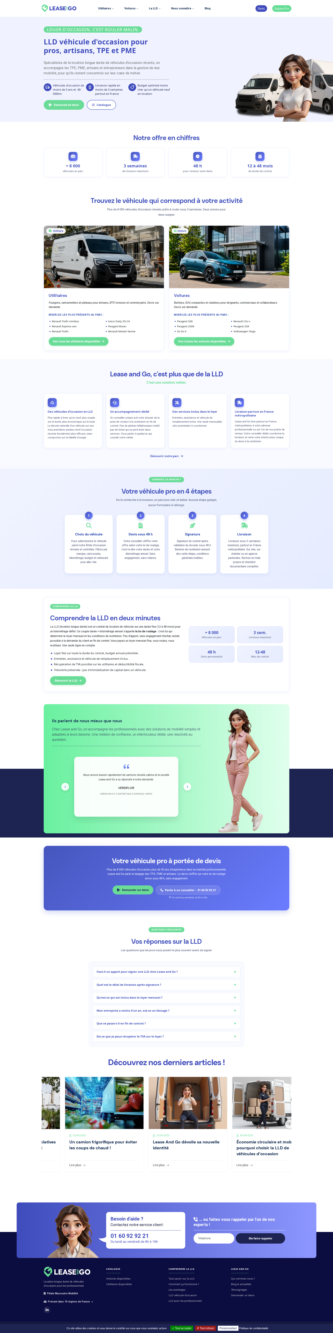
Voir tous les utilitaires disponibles (76, 341)
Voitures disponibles (118, 1278)
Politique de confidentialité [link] (253, 1328)
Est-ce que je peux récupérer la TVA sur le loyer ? (130, 1036)
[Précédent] (43, 1124)
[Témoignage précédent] (65, 787)
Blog (208, 8)
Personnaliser (228, 1328)
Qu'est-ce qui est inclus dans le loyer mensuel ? (130, 997)
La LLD (153, 8)
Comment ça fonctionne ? (184, 1284)
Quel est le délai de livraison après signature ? (129, 985)
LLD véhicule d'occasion (183, 1295)
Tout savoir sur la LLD (181, 1278)
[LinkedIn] (47, 1310)
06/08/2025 (225, 1135)
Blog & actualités (241, 1284)
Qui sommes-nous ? (243, 1278)
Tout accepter (182, 1328)
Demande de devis (66, 105)
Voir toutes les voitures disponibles (202, 341)
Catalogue (104, 105)
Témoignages (239, 1289)
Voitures (130, 8)
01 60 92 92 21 (129, 1236)
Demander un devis (135, 890)
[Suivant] (289, 1124)
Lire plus (54, 1165)
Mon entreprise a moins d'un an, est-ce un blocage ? (133, 1011)
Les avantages (177, 1289)
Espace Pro (282, 8)
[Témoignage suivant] (187, 787)
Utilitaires (104, 8)
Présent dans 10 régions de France (69, 1301)
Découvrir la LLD (66, 680)
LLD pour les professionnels (185, 1300)
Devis (261, 8)
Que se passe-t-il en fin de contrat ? (121, 1023)
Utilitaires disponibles (119, 1284)
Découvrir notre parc (164, 456)
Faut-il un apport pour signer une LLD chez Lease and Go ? (137, 972)
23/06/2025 (58, 1135)
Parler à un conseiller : (190, 890)
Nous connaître (181, 8)
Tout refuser (206, 1328)
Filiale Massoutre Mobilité (62, 1293)
